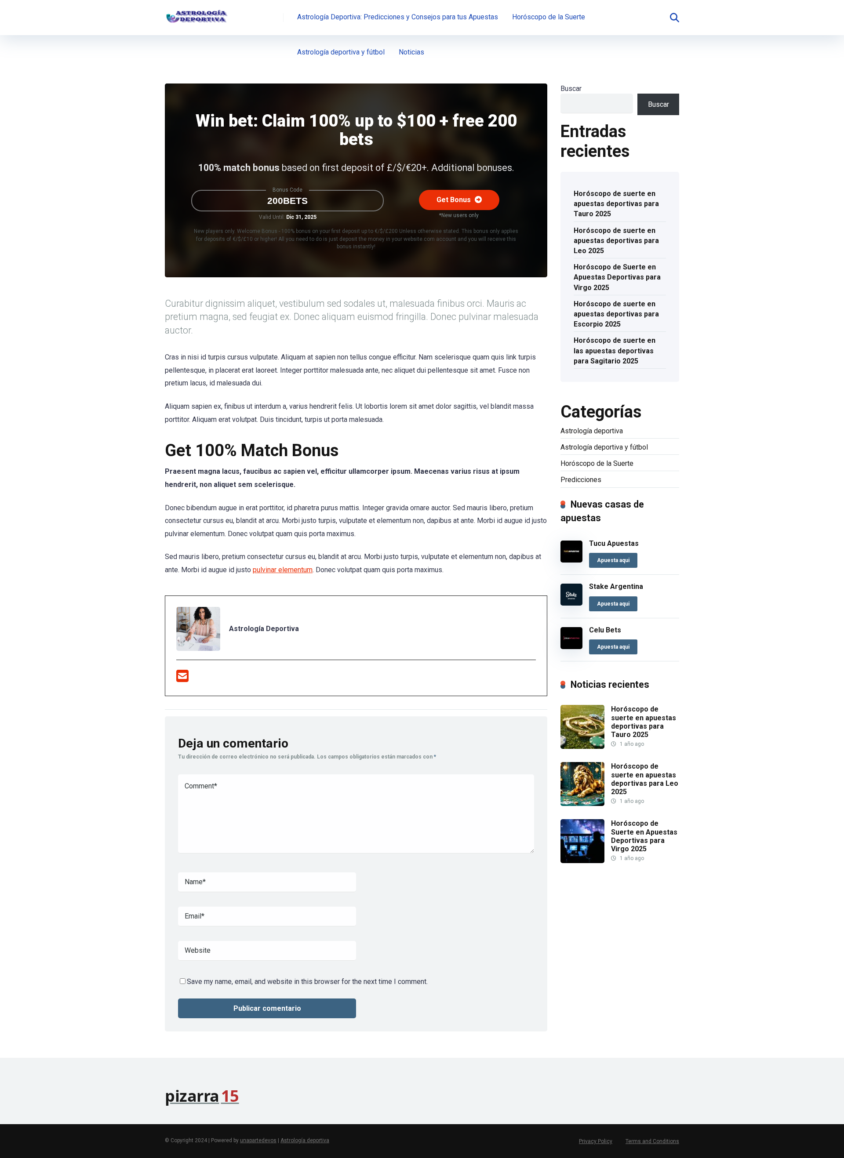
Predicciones (580, 480)
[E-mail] (182, 679)
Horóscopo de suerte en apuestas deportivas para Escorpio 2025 (616, 314)
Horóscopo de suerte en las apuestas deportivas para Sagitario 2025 (614, 350)
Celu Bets (605, 630)
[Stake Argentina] (571, 603)
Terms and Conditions (652, 1141)
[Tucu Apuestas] (571, 560)
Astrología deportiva (591, 431)
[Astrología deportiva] (196, 14)
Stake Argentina (616, 586)
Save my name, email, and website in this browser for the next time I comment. (307, 981)
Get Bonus (455, 200)
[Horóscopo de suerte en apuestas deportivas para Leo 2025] (582, 803)
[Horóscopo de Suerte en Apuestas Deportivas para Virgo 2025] (582, 861)
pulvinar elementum (283, 570)
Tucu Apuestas (614, 543)
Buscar (571, 88)
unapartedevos (258, 1140)
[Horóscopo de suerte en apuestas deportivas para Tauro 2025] (582, 746)
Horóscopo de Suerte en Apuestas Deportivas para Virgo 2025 (617, 277)
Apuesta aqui (613, 560)
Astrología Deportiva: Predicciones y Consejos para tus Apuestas (397, 17)
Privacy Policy (595, 1141)
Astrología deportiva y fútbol (341, 52)
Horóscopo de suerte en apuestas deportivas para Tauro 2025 (616, 203)
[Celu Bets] (571, 647)
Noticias (411, 52)
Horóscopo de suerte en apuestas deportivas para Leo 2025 (616, 240)
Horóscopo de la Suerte (548, 17)
